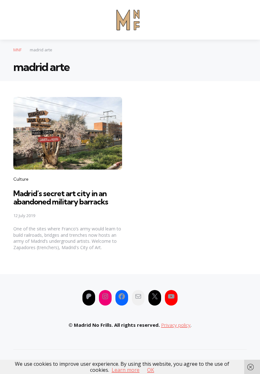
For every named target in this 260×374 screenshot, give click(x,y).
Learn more (126, 369)
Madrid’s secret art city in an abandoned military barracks (60, 197)
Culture (21, 179)
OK (150, 369)
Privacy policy (176, 325)
